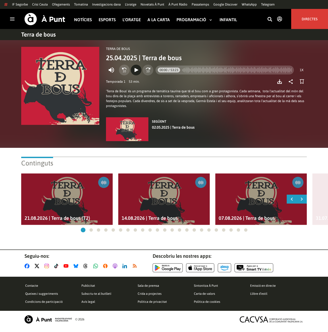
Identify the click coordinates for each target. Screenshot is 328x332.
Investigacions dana (106, 4)
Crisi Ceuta (40, 4)
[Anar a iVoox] (106, 266)
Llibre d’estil (258, 293)
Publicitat (88, 285)
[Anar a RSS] (135, 266)
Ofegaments (61, 4)
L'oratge (130, 4)
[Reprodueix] (136, 70)
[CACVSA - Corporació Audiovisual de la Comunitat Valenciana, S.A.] (271, 319)
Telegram (268, 4)
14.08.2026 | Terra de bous (150, 218)
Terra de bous (38, 34)
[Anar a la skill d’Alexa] (224, 267)
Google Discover (225, 4)
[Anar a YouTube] (67, 266)
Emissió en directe (263, 285)
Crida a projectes (150, 293)
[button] (83, 230)
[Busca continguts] (269, 19)
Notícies (83, 19)
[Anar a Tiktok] (57, 266)
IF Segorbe (20, 4)
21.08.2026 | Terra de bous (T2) (57, 218)
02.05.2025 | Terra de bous (173, 127)
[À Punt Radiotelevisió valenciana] (48, 319)
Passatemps (200, 4)
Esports (107, 19)
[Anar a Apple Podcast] (116, 266)
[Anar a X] (38, 266)
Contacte (31, 285)
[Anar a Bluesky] (77, 266)
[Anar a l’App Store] (200, 267)
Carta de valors (204, 293)
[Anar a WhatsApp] (96, 266)
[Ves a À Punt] (45, 19)
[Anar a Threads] (86, 266)
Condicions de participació (44, 301)
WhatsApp (249, 4)
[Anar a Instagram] (47, 266)
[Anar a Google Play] (168, 267)
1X (301, 70)
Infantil (228, 19)
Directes (310, 19)
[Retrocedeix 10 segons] (124, 70)
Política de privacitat (152, 301)
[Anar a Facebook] (28, 266)
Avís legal (88, 301)
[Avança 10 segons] (148, 70)
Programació (191, 19)
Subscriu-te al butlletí (96, 293)
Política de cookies (207, 301)
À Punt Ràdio (177, 4)
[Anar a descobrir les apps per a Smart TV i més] (254, 267)
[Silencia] (111, 70)
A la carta (158, 19)
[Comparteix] (292, 81)
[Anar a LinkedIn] (125, 266)
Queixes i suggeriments (41, 293)
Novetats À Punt (152, 4)
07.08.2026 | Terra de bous (247, 218)
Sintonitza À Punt (206, 285)
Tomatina (81, 4)
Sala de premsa (148, 285)
